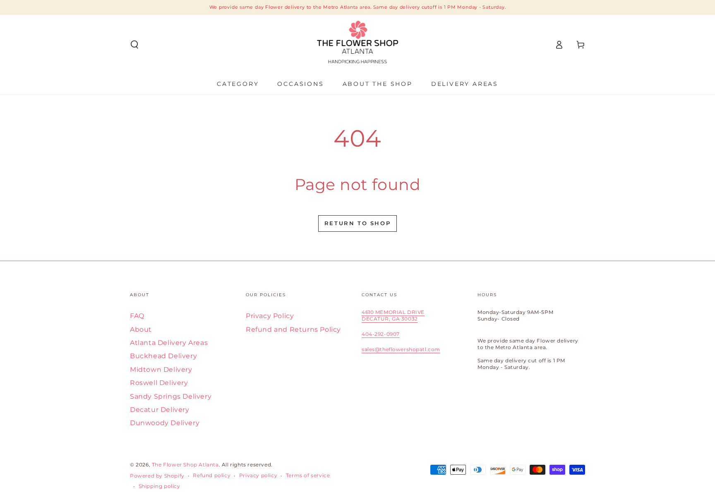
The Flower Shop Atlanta (185, 464)
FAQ (137, 316)
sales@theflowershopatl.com (401, 349)
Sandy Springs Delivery (170, 396)
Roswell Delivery (159, 383)
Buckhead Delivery (163, 356)
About (141, 329)
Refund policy (211, 475)
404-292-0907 (381, 334)
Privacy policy (258, 475)
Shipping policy (159, 486)
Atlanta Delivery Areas (169, 343)
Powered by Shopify (157, 476)
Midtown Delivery (161, 369)
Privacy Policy (270, 316)
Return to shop (357, 223)
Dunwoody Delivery (164, 423)
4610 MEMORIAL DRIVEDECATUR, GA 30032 (393, 315)
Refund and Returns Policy (293, 329)
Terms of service (308, 475)
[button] (134, 45)
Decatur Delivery (160, 410)
